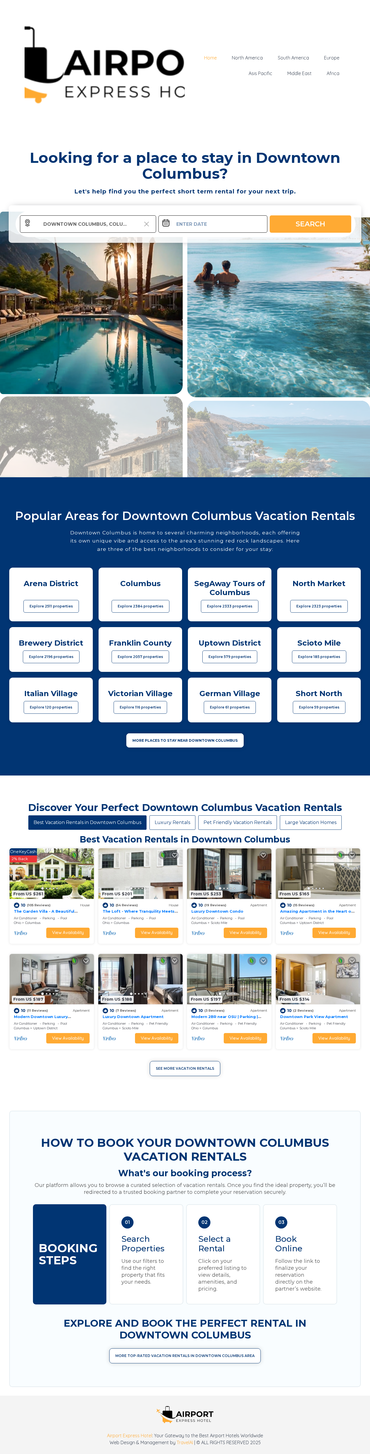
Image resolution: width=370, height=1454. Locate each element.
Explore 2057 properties (140, 657)
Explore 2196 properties (51, 657)
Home (210, 58)
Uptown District (311, 923)
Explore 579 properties (229, 657)
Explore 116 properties (140, 707)
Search (310, 224)
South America (293, 58)
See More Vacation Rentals (185, 1068)
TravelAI (185, 1442)
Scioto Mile (219, 923)
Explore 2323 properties (319, 606)
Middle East (299, 73)
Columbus (32, 923)
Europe (331, 58)
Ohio (17, 923)
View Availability (68, 932)
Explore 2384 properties (140, 606)
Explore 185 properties (319, 657)
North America (247, 58)
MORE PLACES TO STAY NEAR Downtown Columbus (185, 740)
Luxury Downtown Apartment (133, 1016)
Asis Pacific (260, 73)
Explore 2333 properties (229, 606)
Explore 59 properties (319, 707)
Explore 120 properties (51, 707)
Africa (333, 73)
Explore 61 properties (230, 707)
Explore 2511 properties (51, 606)
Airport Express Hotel (129, 1435)
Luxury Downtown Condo (217, 911)
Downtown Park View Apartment (314, 1016)
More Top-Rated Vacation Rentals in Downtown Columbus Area (185, 1356)
